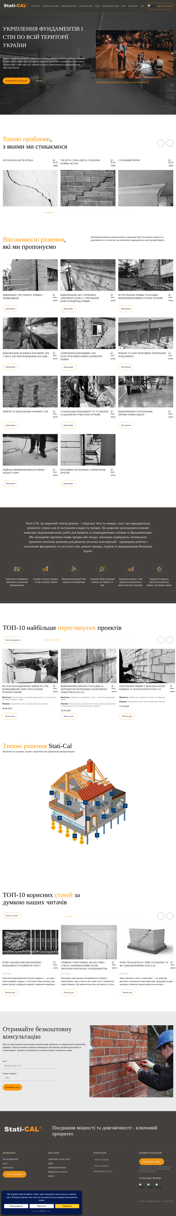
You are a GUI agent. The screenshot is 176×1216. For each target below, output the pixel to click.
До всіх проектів (13, 640)
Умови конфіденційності (150, 1201)
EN (142, 12)
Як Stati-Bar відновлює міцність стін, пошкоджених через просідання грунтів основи (25, 689)
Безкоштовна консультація (16, 81)
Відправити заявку (151, 1161)
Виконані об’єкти (110, 6)
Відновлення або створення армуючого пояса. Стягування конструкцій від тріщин (80, 298)
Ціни (50, 1164)
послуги (35, 6)
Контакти (132, 6)
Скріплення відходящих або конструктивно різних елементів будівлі (81, 356)
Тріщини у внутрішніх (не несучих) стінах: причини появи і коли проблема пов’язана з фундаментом (84, 965)
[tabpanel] (30, 182)
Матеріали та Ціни (50, 6)
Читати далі (10, 716)
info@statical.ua (103, 1171)
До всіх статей (12, 916)
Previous (160, 143)
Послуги (39, 81)
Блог (124, 6)
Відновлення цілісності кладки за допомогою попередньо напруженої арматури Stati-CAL (84, 689)
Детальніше (10, 309)
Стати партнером (14, 1174)
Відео (97, 6)
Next (169, 143)
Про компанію (86, 6)
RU (142, 9)
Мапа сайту (168, 1201)
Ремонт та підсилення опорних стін (25, 411)
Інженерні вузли (68, 6)
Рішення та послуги (59, 1159)
